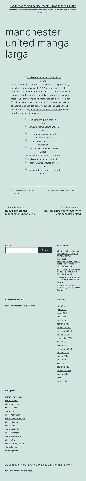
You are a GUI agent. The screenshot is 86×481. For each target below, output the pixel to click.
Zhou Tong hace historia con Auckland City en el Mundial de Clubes (68, 253)
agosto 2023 (62, 356)
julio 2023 (61, 360)
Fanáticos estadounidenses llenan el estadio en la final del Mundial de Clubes (68, 262)
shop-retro (10, 440)
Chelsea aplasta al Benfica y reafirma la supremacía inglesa (68, 279)
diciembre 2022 (64, 370)
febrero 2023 (63, 367)
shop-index (10, 411)
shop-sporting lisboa (14, 443)
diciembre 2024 (64, 327)
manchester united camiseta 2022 (28, 88)
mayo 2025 (62, 313)
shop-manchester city (15, 418)
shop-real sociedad (13, 436)
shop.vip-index (11, 447)
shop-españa (11, 408)
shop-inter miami (12, 415)
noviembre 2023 (64, 349)
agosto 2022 (62, 374)
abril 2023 (61, 363)
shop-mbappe (11, 422)
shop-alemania (11, 400)
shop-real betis (12, 429)
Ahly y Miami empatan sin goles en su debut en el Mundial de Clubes (68, 271)
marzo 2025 (62, 320)
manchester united (13, 397)
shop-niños (10, 426)
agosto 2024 (63, 342)
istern (16, 193)
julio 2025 (61, 306)
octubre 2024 (63, 334)
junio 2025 (61, 309)
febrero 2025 (63, 324)
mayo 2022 (62, 381)
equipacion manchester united (46, 109)
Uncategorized (69, 190)
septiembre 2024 (64, 338)
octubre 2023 (63, 352)
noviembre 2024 (64, 331)
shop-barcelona (12, 404)
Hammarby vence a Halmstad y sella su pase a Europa (68, 287)
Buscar (8, 245)
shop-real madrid (12, 433)
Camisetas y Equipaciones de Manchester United (43, 6)
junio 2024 (62, 345)
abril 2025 (61, 316)
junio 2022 (61, 378)
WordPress (27, 471)
